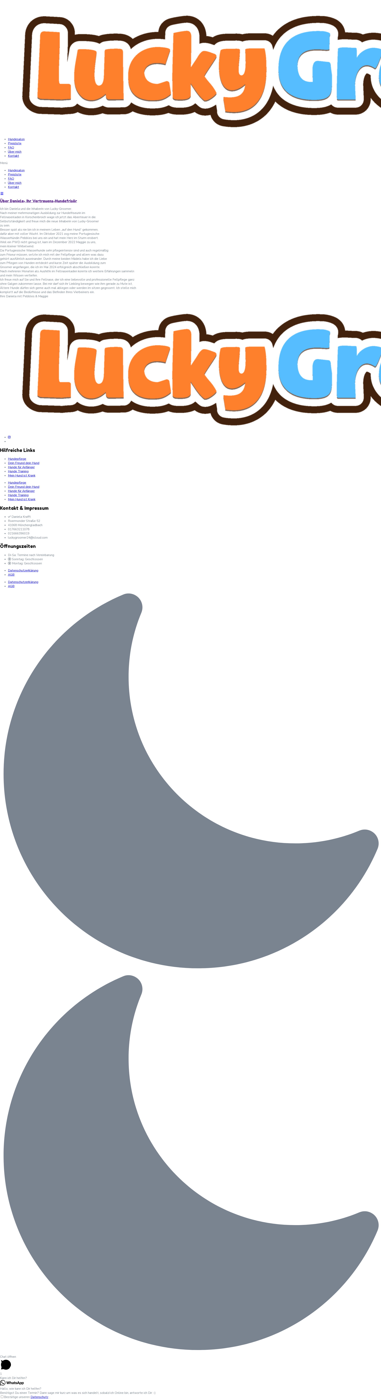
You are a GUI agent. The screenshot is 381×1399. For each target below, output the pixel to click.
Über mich (14, 152)
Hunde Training (18, 471)
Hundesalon (16, 139)
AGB (11, 574)
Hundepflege (17, 459)
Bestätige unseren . (27, 1397)
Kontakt (13, 156)
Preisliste (14, 143)
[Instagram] (9, 437)
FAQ (11, 147)
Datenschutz (39, 1397)
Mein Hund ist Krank (21, 475)
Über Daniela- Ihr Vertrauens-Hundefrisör (38, 201)
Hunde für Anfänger (21, 467)
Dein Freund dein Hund (23, 463)
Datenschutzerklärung (23, 570)
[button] (190, 163)
